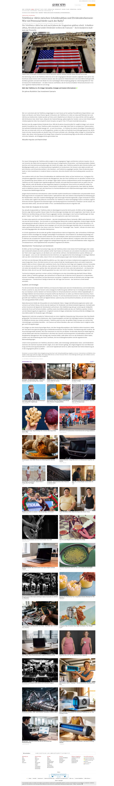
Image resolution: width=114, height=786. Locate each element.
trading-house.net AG (76, 757)
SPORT (45, 9)
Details (74, 784)
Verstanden (79, 784)
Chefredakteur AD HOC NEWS (58, 23)
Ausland (36, 763)
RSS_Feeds (61, 761)
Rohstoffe (49, 760)
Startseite (33, 12)
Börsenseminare (50, 767)
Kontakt (61, 762)
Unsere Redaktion (79, 778)
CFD (48, 757)
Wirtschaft (37, 759)
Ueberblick (41, 12)
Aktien (48, 763)
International (37, 767)
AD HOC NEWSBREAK (63, 757)
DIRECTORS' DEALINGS (47, 10)
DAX (23, 757)
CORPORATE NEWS (41, 10)
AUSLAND (64, 9)
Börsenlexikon (26, 753)
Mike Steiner (87, 778)
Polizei (36, 765)
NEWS (23, 9)
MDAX (23, 759)
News (30, 778)
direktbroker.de (75, 761)
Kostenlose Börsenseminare (75, 759)
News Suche (90, 5)
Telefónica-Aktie (25, 15)
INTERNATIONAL (73, 9)
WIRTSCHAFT (37, 9)
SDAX (23, 761)
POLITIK (42, 9)
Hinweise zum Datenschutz (62, 778)
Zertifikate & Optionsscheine (50, 765)
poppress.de (74, 762)
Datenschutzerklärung (49, 778)
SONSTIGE (79, 9)
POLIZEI (67, 9)
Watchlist (61, 759)
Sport (36, 761)
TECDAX (23, 760)
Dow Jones (24, 762)
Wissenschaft (37, 762)
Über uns (71, 778)
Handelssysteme (50, 761)
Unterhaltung (37, 766)
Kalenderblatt (37, 768)
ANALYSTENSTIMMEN (33, 10)
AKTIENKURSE (28, 9)
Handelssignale (50, 762)
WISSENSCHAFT (58, 9)
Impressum (40, 778)
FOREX (48, 759)
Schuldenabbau (32, 15)
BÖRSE (32, 9)
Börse (37, 12)
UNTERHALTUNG (51, 9)
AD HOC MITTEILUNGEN (26, 10)
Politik (36, 760)
